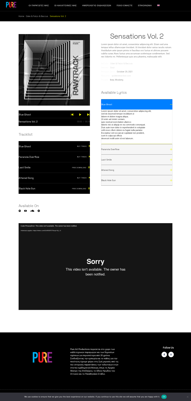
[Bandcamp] (39, 211)
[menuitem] (159, 5)
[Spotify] (20, 211)
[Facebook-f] (164, 354)
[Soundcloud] (32, 211)
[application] (95, 266)
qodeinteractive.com (121, 75)
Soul (112, 67)
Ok (164, 397)
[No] (187, 396)
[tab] (136, 104)
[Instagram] (171, 354)
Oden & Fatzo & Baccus (121, 63)
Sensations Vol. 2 (28, 121)
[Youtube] (25, 211)
